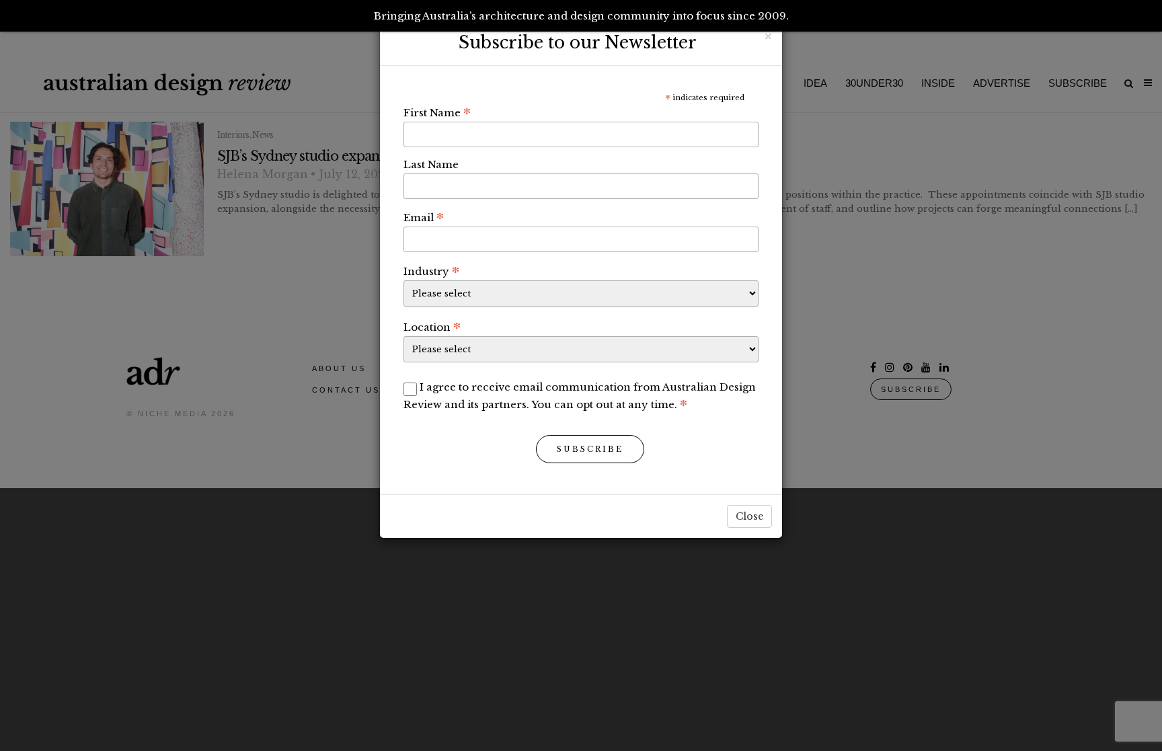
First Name (437, 112)
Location (432, 326)
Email (423, 217)
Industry (431, 271)
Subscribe (590, 449)
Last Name (431, 164)
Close (749, 516)
